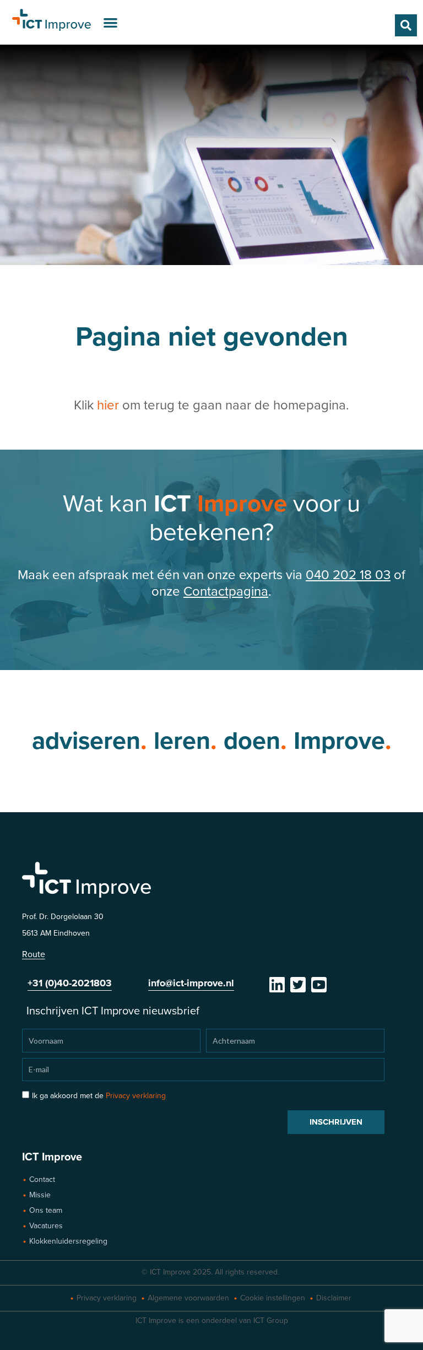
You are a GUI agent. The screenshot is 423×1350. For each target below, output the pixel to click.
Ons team (45, 1210)
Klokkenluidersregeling (68, 1241)
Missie (40, 1195)
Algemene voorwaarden (188, 1298)
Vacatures (46, 1225)
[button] (110, 22)
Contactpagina (225, 592)
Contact (42, 1179)
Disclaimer (333, 1298)
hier (108, 405)
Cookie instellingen (272, 1298)
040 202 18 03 (348, 575)
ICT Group (270, 1320)
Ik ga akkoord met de (99, 1095)
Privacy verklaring (136, 1095)
